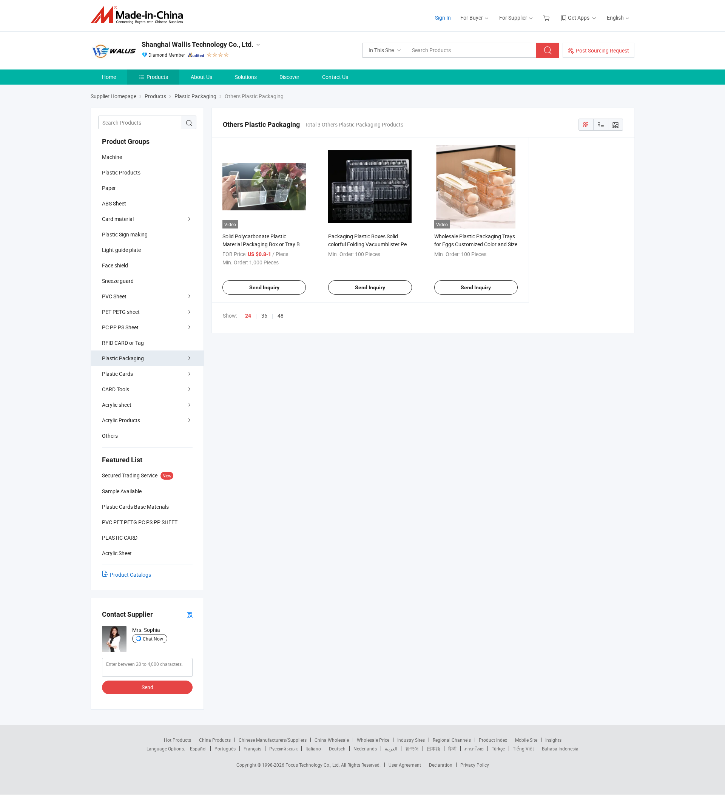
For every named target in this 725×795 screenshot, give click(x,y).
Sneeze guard (118, 280)
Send (147, 687)
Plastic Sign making (125, 234)
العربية (391, 749)
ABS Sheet (114, 203)
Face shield (115, 265)
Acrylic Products (121, 420)
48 (281, 315)
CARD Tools (115, 389)
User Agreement (405, 765)
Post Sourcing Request (602, 50)
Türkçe (498, 749)
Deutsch (337, 749)
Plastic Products (121, 172)
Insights (553, 740)
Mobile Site (526, 740)
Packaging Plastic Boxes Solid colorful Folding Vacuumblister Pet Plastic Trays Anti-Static (368, 244)
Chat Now (153, 639)
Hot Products (177, 740)
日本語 (433, 749)
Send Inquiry (264, 287)
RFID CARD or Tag (123, 342)
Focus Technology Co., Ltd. (313, 765)
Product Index (493, 740)
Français (252, 749)
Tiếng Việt (523, 749)
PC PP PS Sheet (120, 327)
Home (109, 76)
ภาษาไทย (474, 749)
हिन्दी (452, 749)
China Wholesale (332, 740)
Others (110, 435)
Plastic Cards (117, 373)
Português (225, 749)
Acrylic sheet (116, 404)
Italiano (313, 749)
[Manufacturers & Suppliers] (139, 15)
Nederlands (365, 749)
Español (198, 749)
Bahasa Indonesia (560, 749)
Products (157, 76)
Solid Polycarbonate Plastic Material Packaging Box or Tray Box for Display (263, 244)
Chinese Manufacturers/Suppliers (273, 740)
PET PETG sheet (121, 311)
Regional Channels (452, 740)
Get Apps (579, 17)
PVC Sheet (114, 296)
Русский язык (283, 749)
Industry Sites (411, 740)
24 (248, 316)
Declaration (440, 765)
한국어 (412, 749)
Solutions (246, 76)
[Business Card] (190, 615)
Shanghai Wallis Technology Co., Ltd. (197, 44)
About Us (201, 76)
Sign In (443, 17)
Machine (112, 157)
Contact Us (335, 76)
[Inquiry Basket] (547, 17)
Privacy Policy (474, 765)
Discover (289, 76)
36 (264, 315)
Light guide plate (121, 249)
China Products (215, 740)
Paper (109, 187)
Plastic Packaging (123, 358)
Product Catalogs (130, 574)
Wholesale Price (373, 740)
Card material (118, 218)
